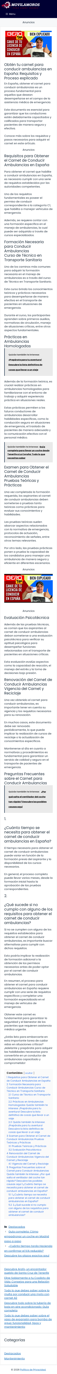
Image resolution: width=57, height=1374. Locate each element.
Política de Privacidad (33, 1369)
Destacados (16, 1227)
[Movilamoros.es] (20, 5)
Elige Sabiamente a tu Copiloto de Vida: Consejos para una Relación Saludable (27, 1281)
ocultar (29, 1073)
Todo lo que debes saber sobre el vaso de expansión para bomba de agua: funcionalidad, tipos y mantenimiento (28, 1321)
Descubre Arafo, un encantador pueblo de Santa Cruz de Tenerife (26, 1271)
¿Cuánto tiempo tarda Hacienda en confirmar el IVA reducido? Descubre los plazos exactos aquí (28, 1250)
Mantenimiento (14, 1358)
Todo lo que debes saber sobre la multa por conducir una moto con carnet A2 (26, 1294)
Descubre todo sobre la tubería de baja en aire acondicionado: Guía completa (27, 1306)
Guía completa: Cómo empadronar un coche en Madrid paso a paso (26, 1236)
